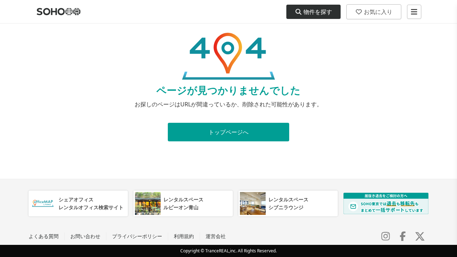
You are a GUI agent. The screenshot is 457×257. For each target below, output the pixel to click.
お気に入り (378, 12)
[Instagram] (385, 236)
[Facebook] (402, 236)
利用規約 (184, 236)
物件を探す (317, 12)
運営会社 (216, 236)
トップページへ (228, 132)
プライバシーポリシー (137, 236)
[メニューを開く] (414, 12)
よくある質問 (44, 236)
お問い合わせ (85, 236)
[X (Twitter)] (419, 236)
